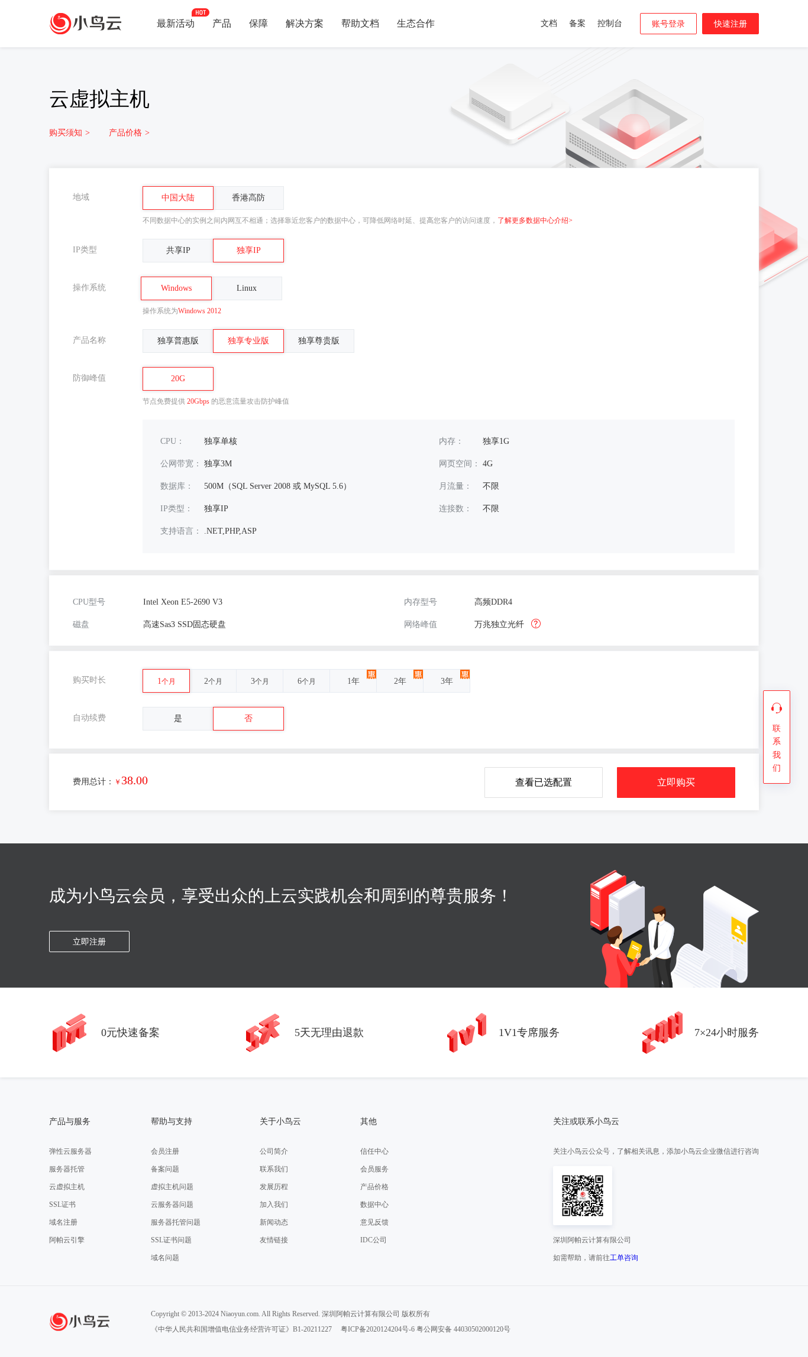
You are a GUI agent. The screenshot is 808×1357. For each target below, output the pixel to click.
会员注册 (165, 1151)
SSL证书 (62, 1204)
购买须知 (69, 132)
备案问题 (165, 1169)
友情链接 (274, 1240)
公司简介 (274, 1151)
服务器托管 (67, 1169)
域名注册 (63, 1222)
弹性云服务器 (70, 1151)
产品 (221, 23)
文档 (549, 23)
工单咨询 (624, 1258)
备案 (577, 23)
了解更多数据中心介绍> (535, 220)
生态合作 (416, 23)
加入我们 (274, 1204)
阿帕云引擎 (67, 1240)
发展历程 (274, 1187)
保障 (258, 23)
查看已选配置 (543, 782)
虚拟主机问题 (172, 1187)
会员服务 (374, 1169)
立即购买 (676, 782)
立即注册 (89, 941)
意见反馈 (374, 1222)
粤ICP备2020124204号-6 (378, 1329)
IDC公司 (373, 1240)
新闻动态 (274, 1222)
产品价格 (129, 132)
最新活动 (176, 23)
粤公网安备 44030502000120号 (463, 1329)
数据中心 (374, 1204)
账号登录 (668, 24)
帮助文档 (360, 23)
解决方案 (305, 23)
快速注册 (730, 24)
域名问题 (165, 1258)
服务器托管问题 (176, 1222)
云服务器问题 (172, 1204)
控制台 (609, 23)
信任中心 (374, 1151)
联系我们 (274, 1169)
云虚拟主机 (67, 1187)
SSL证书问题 (171, 1240)
